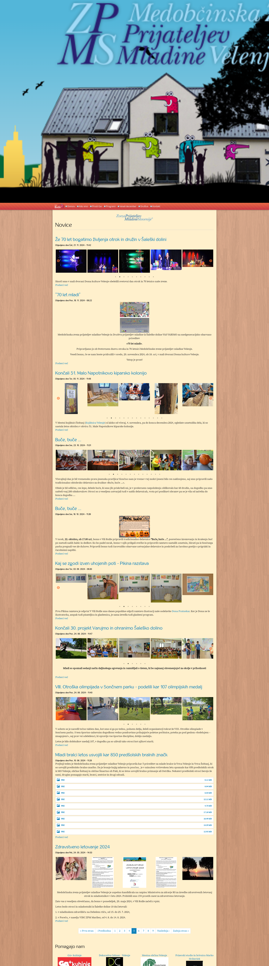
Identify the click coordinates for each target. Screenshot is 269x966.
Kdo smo (83, 206)
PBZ (63, 780)
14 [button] (161, 418)
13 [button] (157, 418)
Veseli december (128, 206)
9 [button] (149, 276)
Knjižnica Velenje (95, 422)
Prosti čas (97, 206)
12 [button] (153, 418)
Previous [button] (58, 261)
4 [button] (128, 276)
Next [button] (211, 261)
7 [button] (140, 276)
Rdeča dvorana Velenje (74, 955)
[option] (71, 260)
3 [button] (124, 276)
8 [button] (145, 276)
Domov (71, 206)
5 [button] (132, 276)
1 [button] (115, 276)
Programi (111, 206)
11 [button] (149, 418)
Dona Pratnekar (181, 611)
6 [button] (136, 276)
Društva (144, 206)
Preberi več (61, 285)
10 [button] (153, 276)
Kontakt (156, 206)
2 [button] (119, 276)
